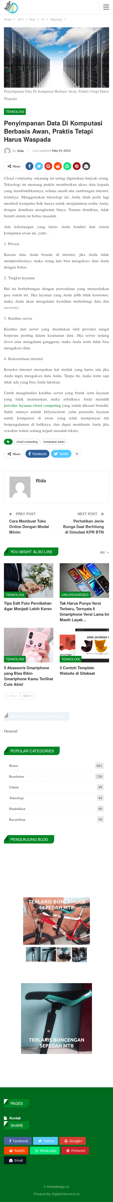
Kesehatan (16, 776)
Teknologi (15, 111)
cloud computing (27, 442)
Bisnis (13, 765)
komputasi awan (54, 442)
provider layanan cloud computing (32, 405)
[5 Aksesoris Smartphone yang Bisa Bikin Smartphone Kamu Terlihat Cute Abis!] (28, 645)
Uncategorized (75, 594)
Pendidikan (17, 808)
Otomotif (11, 731)
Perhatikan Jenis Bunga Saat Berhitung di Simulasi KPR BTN (83, 526)
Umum (14, 787)
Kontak (15, 1117)
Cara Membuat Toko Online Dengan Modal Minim (29, 526)
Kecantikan (17, 819)
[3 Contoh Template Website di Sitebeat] (84, 645)
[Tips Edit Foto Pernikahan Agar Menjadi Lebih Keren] (28, 580)
